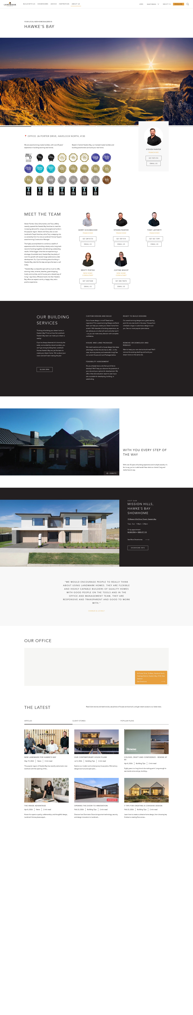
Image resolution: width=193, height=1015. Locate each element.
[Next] (144, 81)
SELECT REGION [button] (151, 4)
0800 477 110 (167, 4)
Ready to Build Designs (134, 316)
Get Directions (142, 682)
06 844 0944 (132, 532)
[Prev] (48, 81)
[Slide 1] (15, 126)
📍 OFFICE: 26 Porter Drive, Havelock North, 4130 (55, 136)
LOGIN (141, 4)
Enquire (178, 4)
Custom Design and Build (99, 316)
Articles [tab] (28, 721)
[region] (96, 667)
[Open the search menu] (187, 4)
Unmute (113, 473)
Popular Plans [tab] (127, 721)
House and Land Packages (99, 343)
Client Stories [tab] (79, 721)
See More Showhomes (135, 540)
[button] (154, 158)
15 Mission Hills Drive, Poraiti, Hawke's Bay (142, 519)
